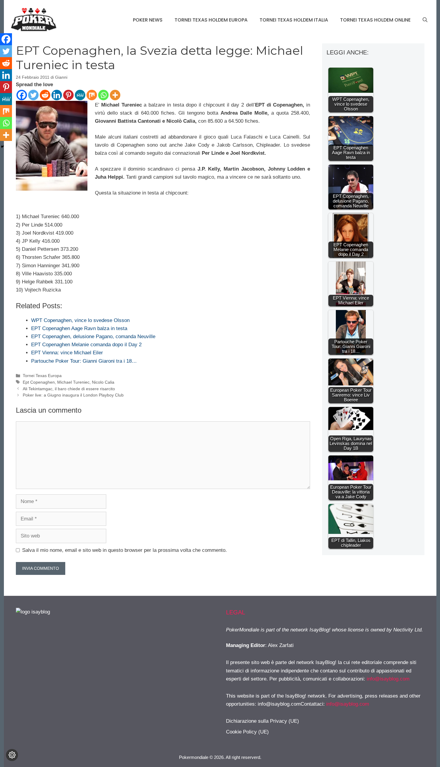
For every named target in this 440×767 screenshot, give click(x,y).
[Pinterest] (68, 95)
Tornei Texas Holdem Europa (211, 19)
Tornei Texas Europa (42, 375)
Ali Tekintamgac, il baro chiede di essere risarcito (69, 388)
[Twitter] (33, 95)
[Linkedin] (56, 95)
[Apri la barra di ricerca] (425, 20)
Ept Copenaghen (39, 382)
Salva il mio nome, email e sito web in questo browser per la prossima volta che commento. (124, 550)
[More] (115, 95)
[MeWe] (80, 95)
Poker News (148, 19)
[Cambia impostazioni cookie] (12, 755)
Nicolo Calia (103, 382)
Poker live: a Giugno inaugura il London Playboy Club (73, 395)
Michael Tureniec (73, 382)
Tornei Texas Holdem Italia (294, 19)
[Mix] (92, 95)
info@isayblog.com (388, 679)
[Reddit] (45, 95)
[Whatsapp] (103, 95)
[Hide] (2, 146)
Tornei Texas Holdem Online (375, 19)
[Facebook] (21, 95)
